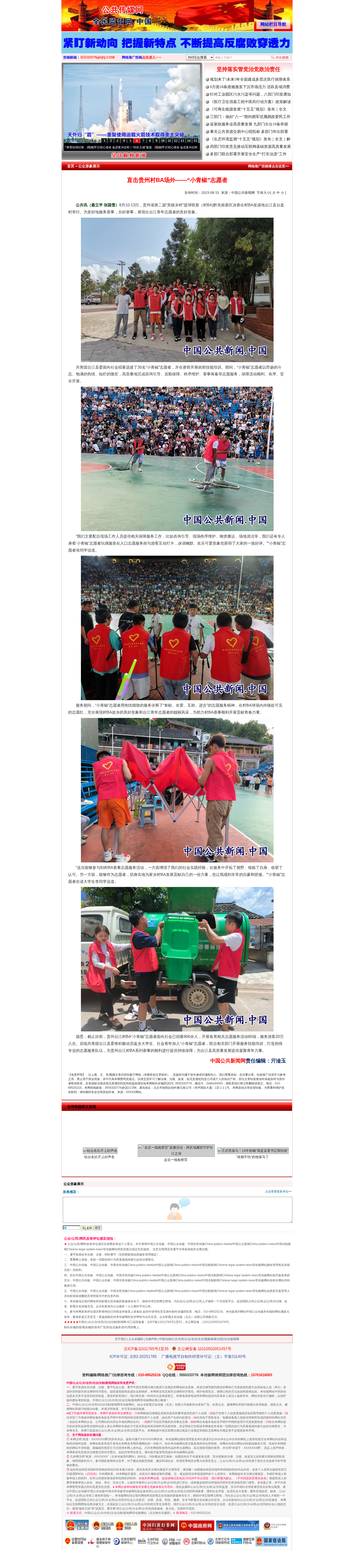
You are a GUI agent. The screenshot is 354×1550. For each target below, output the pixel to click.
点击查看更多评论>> (278, 1191)
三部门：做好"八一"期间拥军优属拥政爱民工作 (250, 117)
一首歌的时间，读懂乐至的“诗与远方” (191, 147)
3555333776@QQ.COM (97, 57)
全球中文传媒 (101, 14)
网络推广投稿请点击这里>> (268, 166)
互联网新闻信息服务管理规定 (138, 1254)
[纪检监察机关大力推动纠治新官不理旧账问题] (177, 47)
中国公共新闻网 (243, 193)
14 (188, 141)
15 (195, 141)
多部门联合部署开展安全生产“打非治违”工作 (248, 154)
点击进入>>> (151, 57)
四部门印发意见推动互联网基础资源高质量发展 (250, 146)
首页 (70, 166)
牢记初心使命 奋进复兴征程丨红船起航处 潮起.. (127, 147)
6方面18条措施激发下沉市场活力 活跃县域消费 (250, 87)
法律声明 (151, 1339)
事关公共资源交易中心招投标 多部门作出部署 (249, 132)
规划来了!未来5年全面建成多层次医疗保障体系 (250, 79)
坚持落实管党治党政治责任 (248, 69)
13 (182, 141)
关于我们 (120, 1339)
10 (162, 141)
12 (175, 141)
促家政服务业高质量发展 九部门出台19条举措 (249, 124)
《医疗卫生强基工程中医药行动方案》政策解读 (250, 102)
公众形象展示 (89, 166)
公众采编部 (136, 1339)
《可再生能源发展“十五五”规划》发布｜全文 (248, 109)
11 (169, 141)
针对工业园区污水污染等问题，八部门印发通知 (250, 94)
